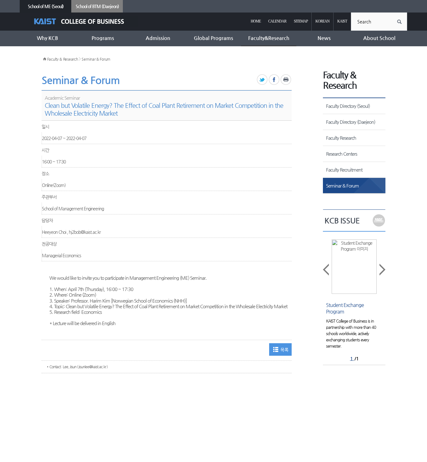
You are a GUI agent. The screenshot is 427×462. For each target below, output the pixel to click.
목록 (284, 349)
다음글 (382, 270)
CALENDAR (277, 21)
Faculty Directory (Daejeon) (350, 121)
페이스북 (274, 79)
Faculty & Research (62, 59)
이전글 (326, 270)
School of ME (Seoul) (45, 6)
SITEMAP (301, 21)
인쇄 (286, 79)
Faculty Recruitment (344, 169)
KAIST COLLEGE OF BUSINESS (84, 21)
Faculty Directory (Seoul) (348, 105)
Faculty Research (341, 137)
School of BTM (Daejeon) (97, 6)
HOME (256, 21)
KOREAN (322, 21)
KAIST (342, 21)
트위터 (262, 79)
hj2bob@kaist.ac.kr (85, 231)
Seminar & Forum (96, 59)
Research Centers (341, 153)
